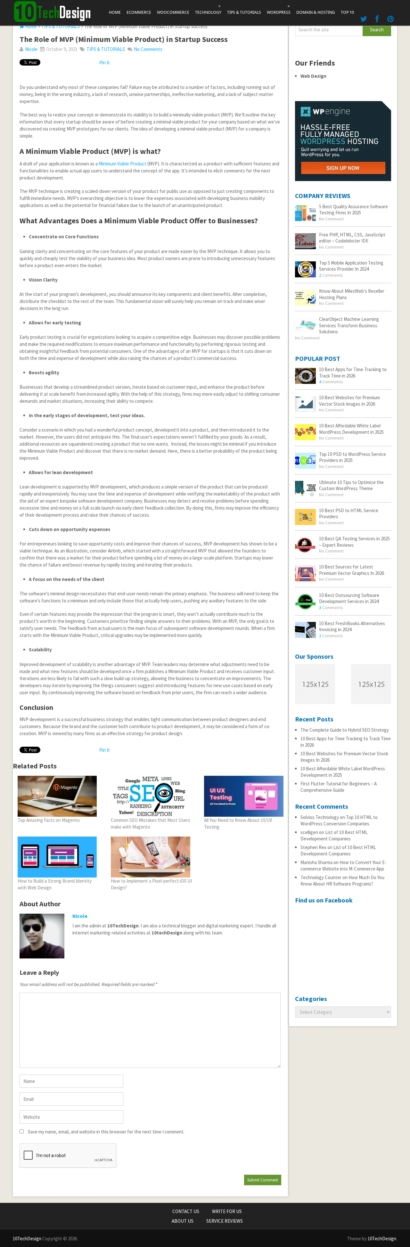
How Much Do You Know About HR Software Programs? (342, 880)
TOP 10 (347, 12)
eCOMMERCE (139, 12)
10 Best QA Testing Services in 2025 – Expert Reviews (354, 542)
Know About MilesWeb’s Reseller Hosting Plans (351, 294)
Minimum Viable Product (122, 164)
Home (115, 12)
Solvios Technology (319, 817)
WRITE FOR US (227, 1211)
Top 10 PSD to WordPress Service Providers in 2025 (352, 457)
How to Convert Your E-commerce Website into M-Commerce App (343, 865)
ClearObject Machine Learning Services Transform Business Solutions (349, 325)
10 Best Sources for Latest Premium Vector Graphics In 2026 (351, 570)
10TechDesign (27, 1238)
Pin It (104, 63)
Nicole (31, 49)
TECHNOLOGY (208, 9)
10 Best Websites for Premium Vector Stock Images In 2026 (349, 400)
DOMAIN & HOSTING (315, 12)
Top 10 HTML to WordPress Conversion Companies (339, 820)
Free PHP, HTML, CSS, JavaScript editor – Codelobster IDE (352, 238)
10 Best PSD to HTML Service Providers (348, 513)
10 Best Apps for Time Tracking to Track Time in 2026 (353, 372)
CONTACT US (185, 1211)
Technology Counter (320, 877)
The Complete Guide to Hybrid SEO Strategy (344, 730)
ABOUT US (182, 1221)
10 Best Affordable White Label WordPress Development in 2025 (351, 429)
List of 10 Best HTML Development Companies (334, 835)
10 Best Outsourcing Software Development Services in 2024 (349, 598)
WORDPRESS (279, 9)
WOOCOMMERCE (173, 12)
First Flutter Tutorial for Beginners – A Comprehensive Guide (338, 787)
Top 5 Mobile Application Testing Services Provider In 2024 (351, 266)
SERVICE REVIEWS (224, 1221)
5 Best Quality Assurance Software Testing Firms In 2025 (353, 209)
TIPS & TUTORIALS (244, 12)
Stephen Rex (313, 847)
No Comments (148, 49)
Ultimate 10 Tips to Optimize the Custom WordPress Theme (351, 485)
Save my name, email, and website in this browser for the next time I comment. (106, 1132)
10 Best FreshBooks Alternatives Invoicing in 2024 (352, 626)
